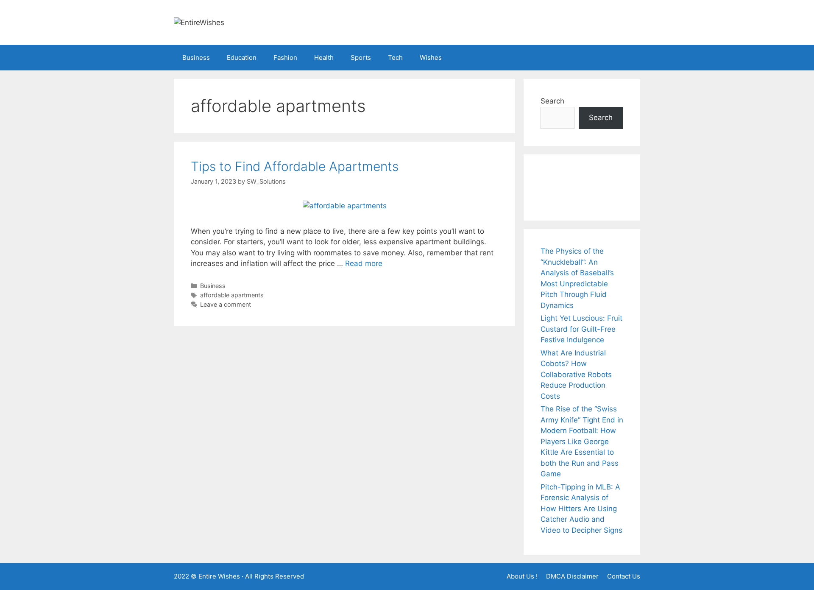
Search (552, 101)
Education (241, 57)
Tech (395, 57)
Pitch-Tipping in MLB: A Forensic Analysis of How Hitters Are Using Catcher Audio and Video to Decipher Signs (581, 508)
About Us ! (522, 576)
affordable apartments (232, 295)
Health (324, 57)
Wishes (431, 57)
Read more (363, 263)
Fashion (285, 57)
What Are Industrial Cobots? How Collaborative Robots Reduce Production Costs (576, 374)
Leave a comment (225, 304)
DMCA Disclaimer (572, 576)
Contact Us (623, 576)
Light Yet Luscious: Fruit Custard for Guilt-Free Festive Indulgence (581, 329)
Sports (361, 57)
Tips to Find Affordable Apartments (295, 166)
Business (196, 57)
